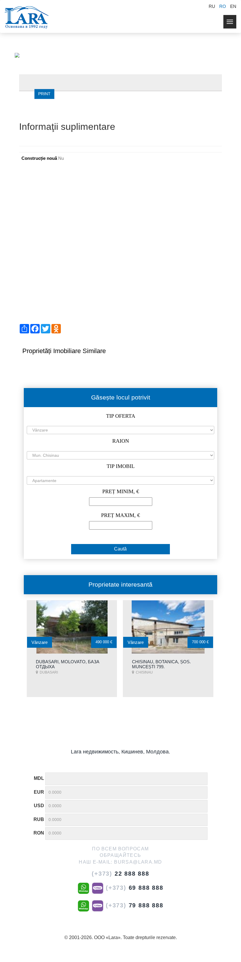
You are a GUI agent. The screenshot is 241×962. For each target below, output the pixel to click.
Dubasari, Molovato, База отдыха (67, 664)
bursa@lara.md (138, 861)
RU (212, 6)
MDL (39, 778)
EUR (39, 792)
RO (222, 6)
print (44, 94)
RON (39, 832)
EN (233, 6)
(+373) (120, 873)
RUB (39, 819)
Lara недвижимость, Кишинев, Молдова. (120, 752)
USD (39, 805)
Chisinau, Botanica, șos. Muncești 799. (161, 664)
